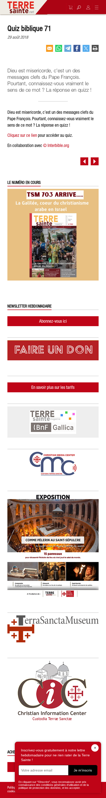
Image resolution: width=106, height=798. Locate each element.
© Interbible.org (56, 145)
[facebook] (76, 50)
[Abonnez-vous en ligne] (69, 7)
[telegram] (67, 50)
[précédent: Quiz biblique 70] (84, 161)
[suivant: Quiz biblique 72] (95, 161)
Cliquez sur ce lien (22, 135)
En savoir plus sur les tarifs (52, 387)
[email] (49, 50)
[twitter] (86, 50)
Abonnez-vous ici (53, 321)
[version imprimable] (95, 50)
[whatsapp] (58, 50)
